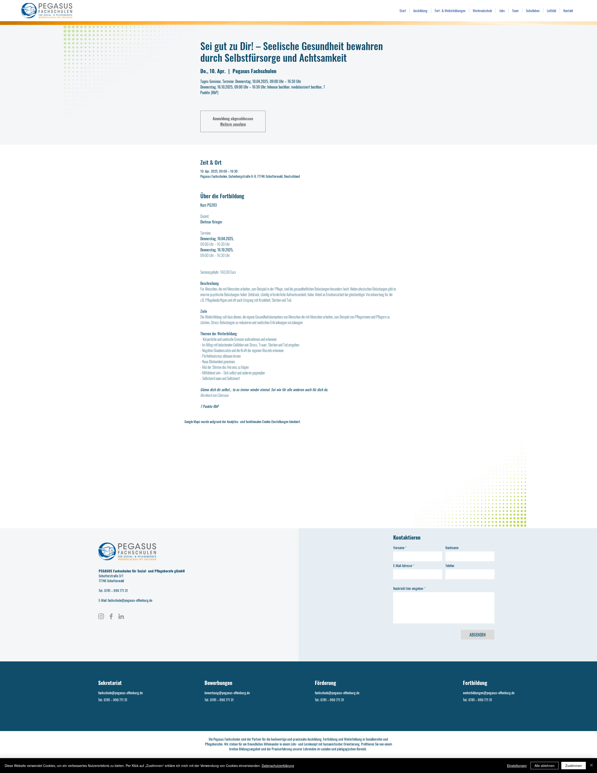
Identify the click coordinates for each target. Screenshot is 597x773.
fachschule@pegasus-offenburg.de (120, 692)
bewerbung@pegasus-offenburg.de (227, 692)
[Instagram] (101, 616)
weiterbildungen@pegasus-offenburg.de (488, 692)
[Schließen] (591, 765)
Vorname (398, 547)
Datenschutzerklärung (278, 765)
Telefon (449, 565)
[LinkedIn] (121, 616)
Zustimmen (573, 765)
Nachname (451, 547)
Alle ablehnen (545, 765)
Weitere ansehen (233, 124)
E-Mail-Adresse (402, 565)
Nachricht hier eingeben (408, 588)
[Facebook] (111, 616)
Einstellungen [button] (517, 765)
